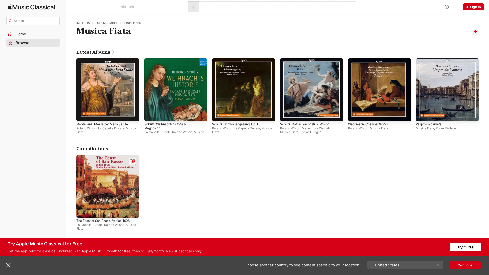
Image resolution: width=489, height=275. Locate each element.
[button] (33, 34)
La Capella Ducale (111, 128)
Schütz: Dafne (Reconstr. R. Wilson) (308, 60)
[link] (95, 52)
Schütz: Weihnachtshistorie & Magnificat (167, 62)
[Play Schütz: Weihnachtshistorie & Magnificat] (151, 115)
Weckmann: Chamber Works (370, 60)
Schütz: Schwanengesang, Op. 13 (239, 60)
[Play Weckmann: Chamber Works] (354, 115)
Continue (465, 265)
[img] (31, 7)
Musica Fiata (289, 132)
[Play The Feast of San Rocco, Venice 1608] (83, 211)
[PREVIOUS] (124, 7)
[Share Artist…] (475, 32)
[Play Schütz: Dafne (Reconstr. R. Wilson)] (286, 115)
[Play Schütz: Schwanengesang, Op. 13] (218, 115)
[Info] (447, 6)
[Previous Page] (71, 89)
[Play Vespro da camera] (422, 115)
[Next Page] (483, 89)
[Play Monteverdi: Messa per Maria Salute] (83, 115)
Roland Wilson (86, 128)
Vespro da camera (430, 60)
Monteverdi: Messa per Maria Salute (105, 60)
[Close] (8, 265)
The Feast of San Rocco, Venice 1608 (105, 157)
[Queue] (455, 6)
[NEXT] (132, 7)
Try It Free (465, 247)
